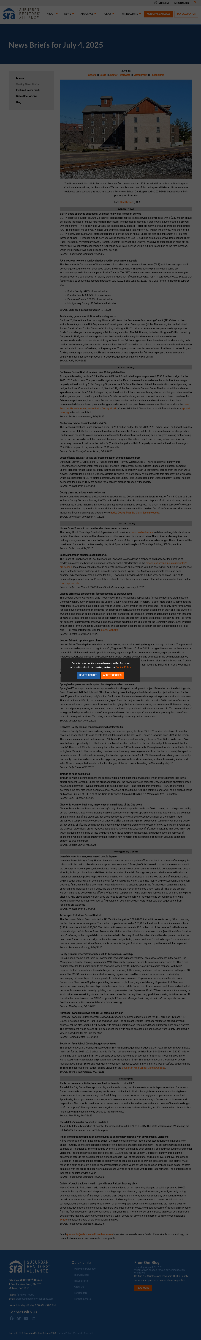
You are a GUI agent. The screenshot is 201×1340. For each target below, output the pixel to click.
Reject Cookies (88, 675)
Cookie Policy (123, 667)
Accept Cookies (112, 675)
